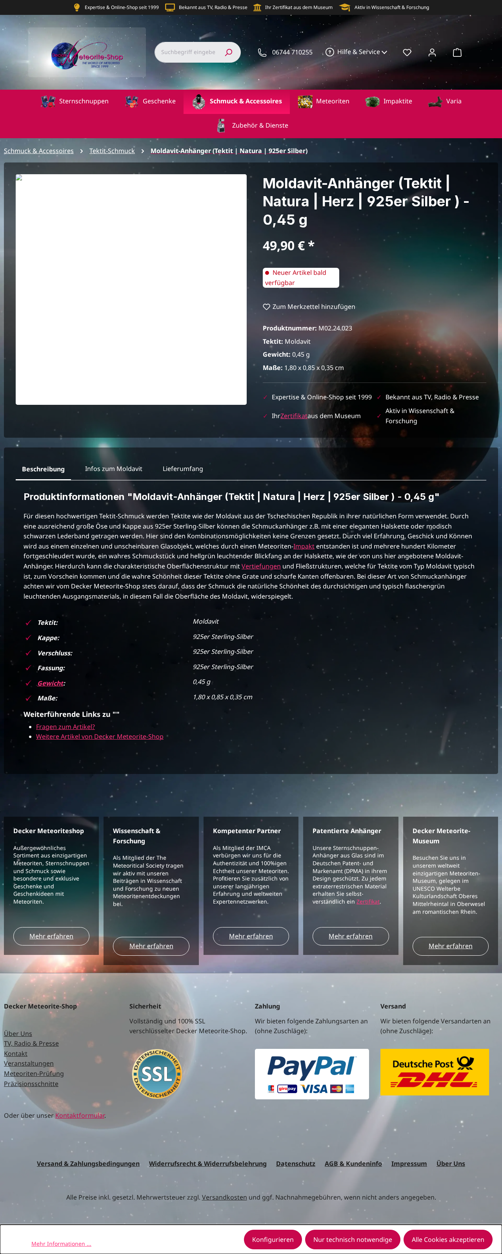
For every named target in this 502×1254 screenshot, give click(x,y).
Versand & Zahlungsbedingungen (88, 1163)
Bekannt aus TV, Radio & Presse (213, 7)
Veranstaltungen (29, 1063)
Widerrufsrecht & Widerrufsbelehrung (208, 1163)
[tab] (43, 469)
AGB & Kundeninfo (353, 1163)
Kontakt (15, 1053)
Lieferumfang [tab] (183, 468)
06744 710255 (292, 52)
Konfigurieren (273, 1239)
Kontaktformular (79, 1115)
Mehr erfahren (51, 936)
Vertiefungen (261, 566)
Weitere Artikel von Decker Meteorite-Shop (100, 736)
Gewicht (50, 683)
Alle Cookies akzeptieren (448, 1239)
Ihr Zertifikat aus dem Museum (299, 7)
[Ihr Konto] (432, 52)
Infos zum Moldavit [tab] (113, 468)
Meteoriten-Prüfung (34, 1073)
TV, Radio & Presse (31, 1043)
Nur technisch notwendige (352, 1239)
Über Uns (18, 1033)
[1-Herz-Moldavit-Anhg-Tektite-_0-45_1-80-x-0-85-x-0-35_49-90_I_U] (131, 289)
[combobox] (185, 52)
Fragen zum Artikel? (65, 726)
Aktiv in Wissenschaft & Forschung (392, 7)
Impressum (409, 1163)
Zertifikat (293, 415)
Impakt (304, 546)
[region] (131, 289)
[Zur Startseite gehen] (87, 52)
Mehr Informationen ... (61, 1243)
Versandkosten (224, 1197)
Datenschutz (295, 1163)
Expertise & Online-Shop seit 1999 (122, 7)
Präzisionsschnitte (31, 1083)
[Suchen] (228, 52)
